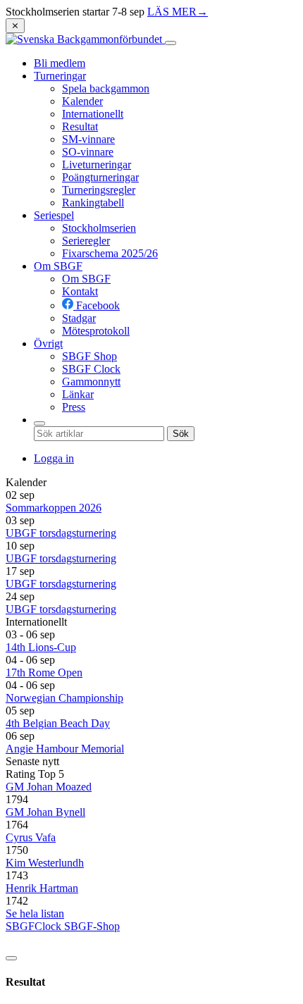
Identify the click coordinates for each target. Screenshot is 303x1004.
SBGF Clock (91, 369)
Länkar (78, 394)
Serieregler (86, 241)
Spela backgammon (105, 88)
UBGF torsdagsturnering (61, 533)
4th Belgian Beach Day (58, 723)
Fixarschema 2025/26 (110, 253)
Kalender (82, 101)
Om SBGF (58, 266)
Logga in (54, 458)
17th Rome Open (44, 672)
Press (73, 407)
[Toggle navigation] (170, 43)
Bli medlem (59, 63)
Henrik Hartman (42, 888)
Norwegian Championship (64, 698)
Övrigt (48, 343)
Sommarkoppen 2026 (53, 508)
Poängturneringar (100, 177)
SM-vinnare (88, 139)
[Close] (11, 958)
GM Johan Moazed (49, 787)
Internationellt (92, 114)
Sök (181, 433)
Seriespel (54, 215)
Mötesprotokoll (96, 331)
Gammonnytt (91, 382)
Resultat (80, 126)
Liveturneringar (96, 165)
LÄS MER (177, 12)
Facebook (96, 305)
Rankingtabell (93, 203)
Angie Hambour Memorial (65, 749)
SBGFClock (35, 926)
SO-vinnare (87, 152)
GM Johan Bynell (45, 812)
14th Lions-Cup (41, 647)
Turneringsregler (98, 190)
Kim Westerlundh (45, 863)
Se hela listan (35, 913)
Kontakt (80, 291)
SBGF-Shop (92, 926)
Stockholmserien (99, 228)
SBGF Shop (89, 356)
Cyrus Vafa (31, 837)
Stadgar (79, 318)
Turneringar (60, 76)
